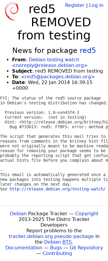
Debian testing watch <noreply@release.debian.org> (50, 62)
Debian (18, 213)
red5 (88, 50)
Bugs (56, 248)
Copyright (86, 213)
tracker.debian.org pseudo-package (51, 236)
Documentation (23, 248)
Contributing (57, 253)
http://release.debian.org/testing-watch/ (58, 189)
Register (75, 5)
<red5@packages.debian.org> (58, 77)
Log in (96, 5)
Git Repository (86, 248)
